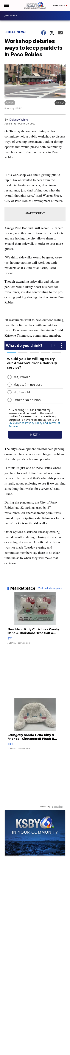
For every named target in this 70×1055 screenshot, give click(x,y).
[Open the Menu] (6, 5)
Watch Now (59, 5)
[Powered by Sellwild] (57, 806)
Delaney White (18, 119)
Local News (15, 32)
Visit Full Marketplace (50, 588)
